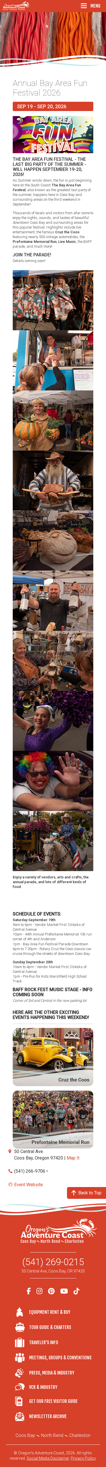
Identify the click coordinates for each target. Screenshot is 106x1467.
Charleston (79, 1435)
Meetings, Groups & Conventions (60, 1357)
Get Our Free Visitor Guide (53, 1401)
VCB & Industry (22, 1387)
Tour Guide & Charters (50, 1327)
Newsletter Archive (48, 1416)
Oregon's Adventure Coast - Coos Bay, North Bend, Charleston (17, 5)
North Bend (52, 1435)
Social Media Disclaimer (48, 1458)
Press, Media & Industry (51, 1373)
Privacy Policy (83, 1458)
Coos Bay (25, 1435)
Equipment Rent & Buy (49, 1312)
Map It (73, 1158)
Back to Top (89, 1192)
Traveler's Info (43, 1342)
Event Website (28, 1184)
